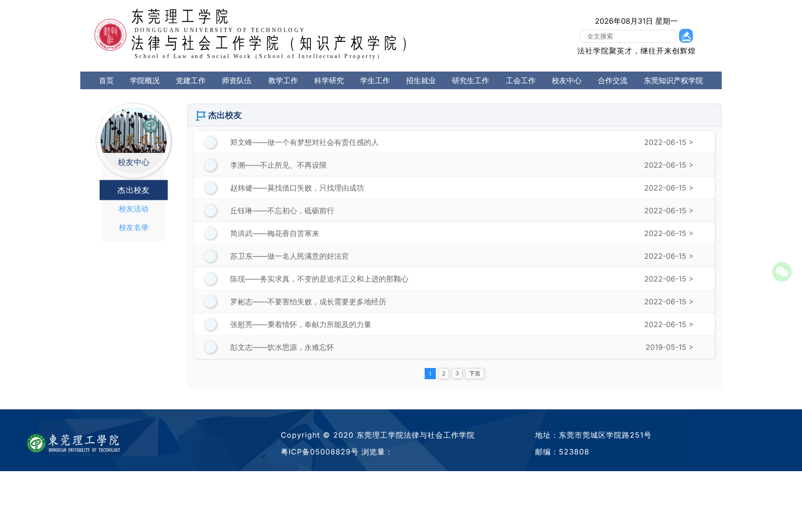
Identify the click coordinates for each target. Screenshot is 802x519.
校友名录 (134, 227)
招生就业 (421, 80)
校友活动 (134, 208)
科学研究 (329, 80)
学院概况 (145, 80)
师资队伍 (237, 80)
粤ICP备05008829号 (320, 451)
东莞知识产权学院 (673, 80)
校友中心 (567, 80)
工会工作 (521, 80)
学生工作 (375, 80)
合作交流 (612, 80)
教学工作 (283, 80)
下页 (474, 373)
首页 (106, 80)
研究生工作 (470, 80)
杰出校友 (133, 190)
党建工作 (191, 80)
